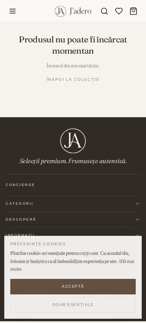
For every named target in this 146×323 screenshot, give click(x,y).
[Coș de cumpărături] (133, 11)
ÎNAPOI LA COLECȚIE (73, 79)
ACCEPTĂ (73, 286)
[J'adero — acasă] (73, 11)
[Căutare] (104, 11)
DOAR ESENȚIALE (73, 304)
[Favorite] (119, 11)
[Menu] (12, 11)
